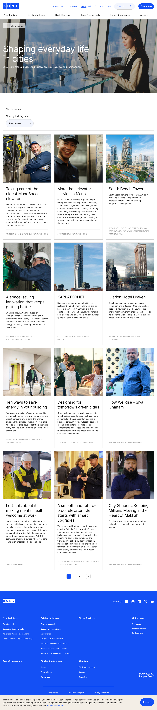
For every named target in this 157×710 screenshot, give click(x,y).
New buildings (10, 618)
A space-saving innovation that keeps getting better (25, 302)
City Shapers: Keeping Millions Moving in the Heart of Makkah (129, 510)
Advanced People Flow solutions (16, 634)
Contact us (82, 677)
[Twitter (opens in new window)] (146, 601)
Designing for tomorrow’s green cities (78, 404)
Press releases (46, 672)
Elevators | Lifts (9, 624)
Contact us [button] (146, 6)
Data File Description (76, 693)
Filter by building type (17, 116)
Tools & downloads (12, 661)
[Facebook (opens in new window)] (127, 601)
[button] (13, 15)
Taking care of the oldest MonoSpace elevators (23, 193)
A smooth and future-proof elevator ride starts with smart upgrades (76, 513)
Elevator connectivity (49, 624)
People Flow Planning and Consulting (18, 639)
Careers (81, 672)
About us (83, 661)
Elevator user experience (51, 629)
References (45, 677)
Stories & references (51, 661)
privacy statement (55, 705)
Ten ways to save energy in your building (26, 404)
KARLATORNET (71, 297)
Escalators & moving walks (13, 629)
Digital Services (86, 618)
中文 (90, 6)
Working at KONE (139, 628)
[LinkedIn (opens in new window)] (139, 601)
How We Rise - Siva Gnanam (126, 404)
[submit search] (130, 6)
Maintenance (46, 634)
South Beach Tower (126, 188)
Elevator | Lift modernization (52, 639)
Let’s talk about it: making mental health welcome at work (25, 510)
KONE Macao (72, 6)
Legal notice (53, 693)
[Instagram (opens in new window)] (133, 601)
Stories (43, 667)
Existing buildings (50, 618)
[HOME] (5, 25)
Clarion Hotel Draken (127, 297)
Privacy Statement (101, 693)
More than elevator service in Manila (74, 191)
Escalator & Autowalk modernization (55, 644)
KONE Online (58, 6)
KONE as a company (86, 667)
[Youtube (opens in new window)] (152, 601)
